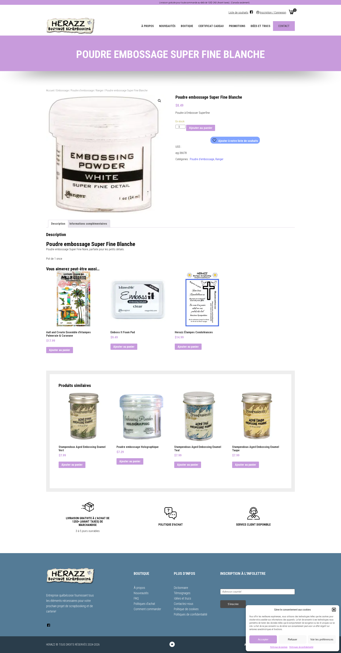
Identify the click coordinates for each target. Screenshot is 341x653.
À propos (147, 26)
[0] (291, 12)
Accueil (50, 90)
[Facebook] (251, 12)
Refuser (292, 639)
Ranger (100, 90)
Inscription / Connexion (273, 12)
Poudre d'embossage (82, 90)
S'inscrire (233, 604)
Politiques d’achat (144, 604)
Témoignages (182, 593)
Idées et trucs (260, 26)
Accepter (263, 639)
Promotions (237, 26)
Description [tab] (58, 223)
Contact (283, 26)
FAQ (136, 598)
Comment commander (147, 609)
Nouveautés (167, 26)
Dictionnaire (181, 588)
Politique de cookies (279, 647)
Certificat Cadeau (211, 26)
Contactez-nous (183, 604)
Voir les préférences (321, 639)
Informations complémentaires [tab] (88, 223)
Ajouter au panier (200, 127)
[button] (334, 609)
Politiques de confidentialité (301, 647)
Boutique (187, 26)
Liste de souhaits (238, 12)
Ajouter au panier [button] (59, 350)
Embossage (62, 90)
